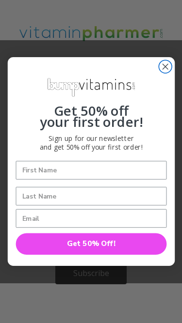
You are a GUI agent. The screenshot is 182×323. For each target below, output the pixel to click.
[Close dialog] (165, 66)
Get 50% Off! (91, 244)
